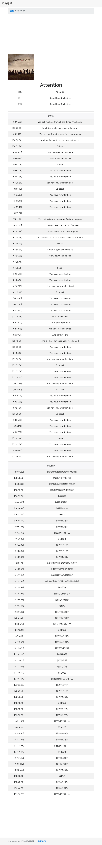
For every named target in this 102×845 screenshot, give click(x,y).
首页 (12, 10)
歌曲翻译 (7, 3)
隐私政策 (42, 841)
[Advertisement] (51, 34)
